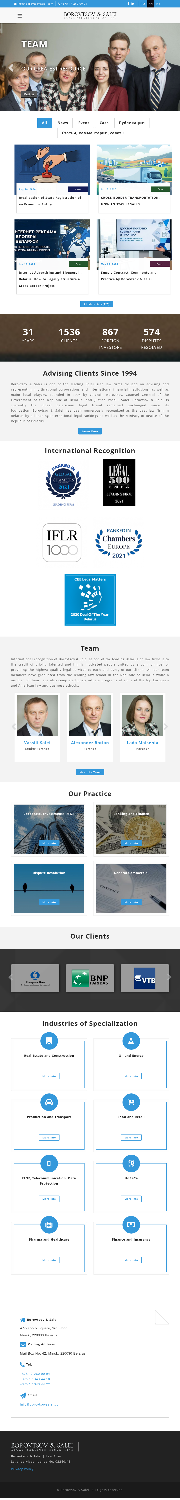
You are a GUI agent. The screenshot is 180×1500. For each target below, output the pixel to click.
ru (142, 4)
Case (104, 122)
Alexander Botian (90, 742)
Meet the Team (90, 772)
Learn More (90, 431)
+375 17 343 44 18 (35, 1379)
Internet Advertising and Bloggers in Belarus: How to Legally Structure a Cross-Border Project (50, 279)
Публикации (132, 122)
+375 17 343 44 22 (35, 1384)
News (63, 122)
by (158, 4)
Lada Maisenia (142, 742)
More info (49, 843)
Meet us (25, 94)
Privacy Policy (22, 1469)
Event (83, 122)
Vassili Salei (37, 742)
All (44, 122)
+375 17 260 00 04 (74, 3)
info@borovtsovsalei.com (35, 3)
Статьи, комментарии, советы (93, 132)
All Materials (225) (97, 304)
